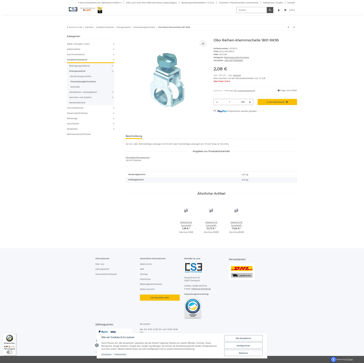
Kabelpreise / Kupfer (273, 2)
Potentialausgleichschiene (236, 57)
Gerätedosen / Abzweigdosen (83, 92)
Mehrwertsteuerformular (79, 134)
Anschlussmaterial (76, 54)
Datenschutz (120, 354)
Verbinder (75, 86)
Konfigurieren (243, 345)
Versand (237, 75)
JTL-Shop (349, 359)
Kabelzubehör (73, 49)
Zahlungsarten (102, 269)
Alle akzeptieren (243, 338)
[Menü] (14, 335)
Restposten (72, 128)
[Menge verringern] (217, 102)
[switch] (9, 352)
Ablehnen (243, 353)
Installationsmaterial (77, 59)
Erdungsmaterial (77, 71)
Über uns (99, 264)
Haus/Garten (73, 123)
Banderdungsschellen (80, 76)
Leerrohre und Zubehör (80, 97)
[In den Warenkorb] (128, 36)
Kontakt (291, 2)
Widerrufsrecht (147, 289)
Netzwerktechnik (77, 102)
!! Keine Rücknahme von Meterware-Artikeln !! (100, 2)
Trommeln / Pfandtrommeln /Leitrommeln (239, 2)
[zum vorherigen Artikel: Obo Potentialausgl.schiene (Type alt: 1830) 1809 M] (288, 27)
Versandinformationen (106, 274)
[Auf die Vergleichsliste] (203, 44)
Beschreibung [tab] (134, 136)
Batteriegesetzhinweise (151, 284)
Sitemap (144, 274)
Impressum (106, 354)
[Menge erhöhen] (250, 102)
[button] (279, 10)
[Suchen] (270, 10)
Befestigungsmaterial (79, 65)
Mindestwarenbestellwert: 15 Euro (197, 2)
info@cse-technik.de (201, 288)
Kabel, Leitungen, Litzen (78, 43)
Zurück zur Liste (75, 27)
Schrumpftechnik (75, 107)
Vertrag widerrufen (160, 297)
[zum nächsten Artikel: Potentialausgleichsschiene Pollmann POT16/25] (294, 27)
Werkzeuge (72, 118)
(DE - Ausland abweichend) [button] (244, 90)
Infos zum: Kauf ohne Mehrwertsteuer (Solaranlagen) (151, 2)
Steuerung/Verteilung (77, 113)
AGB (142, 269)
